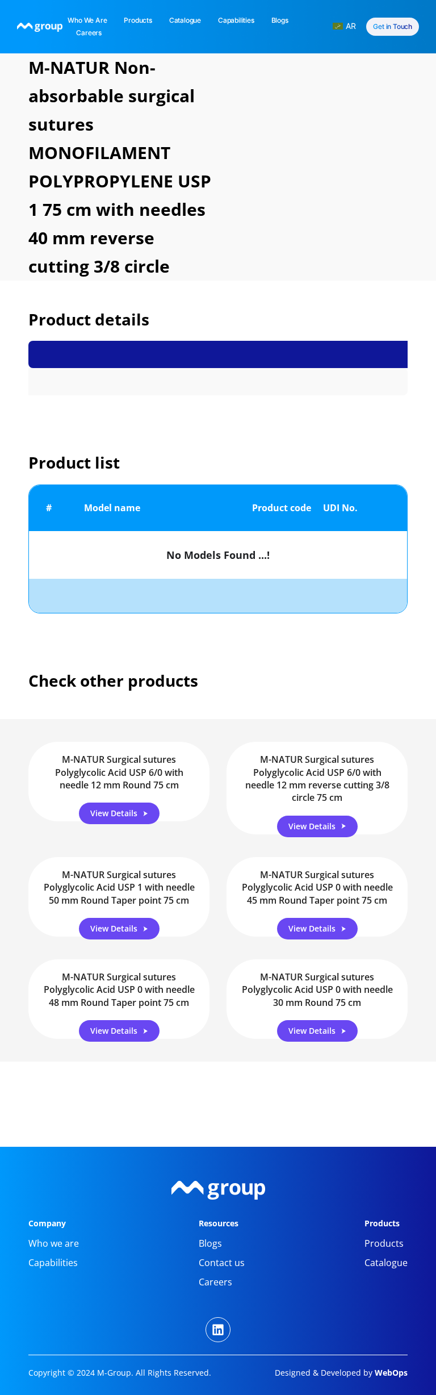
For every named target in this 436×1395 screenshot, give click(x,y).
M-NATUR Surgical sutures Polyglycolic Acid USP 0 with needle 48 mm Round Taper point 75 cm (119, 990)
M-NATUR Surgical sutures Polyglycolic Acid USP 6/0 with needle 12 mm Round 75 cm (119, 772)
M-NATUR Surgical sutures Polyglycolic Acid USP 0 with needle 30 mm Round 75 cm (317, 990)
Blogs (279, 20)
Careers (89, 32)
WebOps (390, 1372)
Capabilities (236, 20)
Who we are (87, 20)
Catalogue (185, 20)
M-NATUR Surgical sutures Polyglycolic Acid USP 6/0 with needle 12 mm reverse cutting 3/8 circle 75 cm (317, 778)
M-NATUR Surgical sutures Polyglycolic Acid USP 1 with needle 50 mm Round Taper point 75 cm (119, 887)
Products (138, 20)
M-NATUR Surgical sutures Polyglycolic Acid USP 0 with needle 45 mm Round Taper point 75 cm (317, 887)
